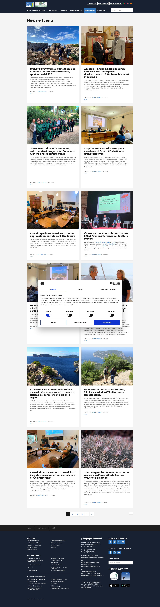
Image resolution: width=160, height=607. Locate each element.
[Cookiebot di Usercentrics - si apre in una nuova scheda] (111, 283)
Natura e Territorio (38, 10)
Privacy (34, 599)
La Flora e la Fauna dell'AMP (37, 583)
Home (29, 10)
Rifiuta (53, 322)
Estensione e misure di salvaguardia (35, 561)
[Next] (131, 513)
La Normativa (32, 581)
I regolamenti (55, 562)
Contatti (53, 547)
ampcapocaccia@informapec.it (92, 575)
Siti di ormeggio (56, 586)
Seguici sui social (115, 3)
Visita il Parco (32, 549)
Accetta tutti (107, 322)
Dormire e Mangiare (34, 545)
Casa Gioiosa (52, 10)
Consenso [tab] (52, 289)
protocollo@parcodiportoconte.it (92, 557)
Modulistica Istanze (34, 558)
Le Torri (30, 567)
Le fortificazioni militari (58, 570)
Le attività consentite (58, 581)
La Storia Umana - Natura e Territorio (59, 567)
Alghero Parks (36, 4)
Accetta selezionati (80, 322)
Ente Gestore (101, 10)
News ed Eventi (90, 10)
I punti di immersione (35, 586)
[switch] (69, 315)
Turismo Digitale (109, 244)
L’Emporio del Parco (34, 542)
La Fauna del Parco (34, 564)
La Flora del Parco (56, 564)
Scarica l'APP (92, 3)
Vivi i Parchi (63, 10)
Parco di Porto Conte (102, 242)
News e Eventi (55, 545)
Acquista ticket (103, 3)
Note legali (40, 599)
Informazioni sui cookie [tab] (107, 289)
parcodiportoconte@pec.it (90, 566)
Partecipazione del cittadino (60, 588)
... (91, 514)
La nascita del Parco (57, 558)
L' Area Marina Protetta (58, 540)
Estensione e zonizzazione (59, 579)
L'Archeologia (32, 570)
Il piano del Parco (56, 560)
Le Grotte (54, 583)
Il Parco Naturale (33, 540)
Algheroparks (42, 91)
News (31, 93)
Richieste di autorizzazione (36, 579)
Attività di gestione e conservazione (34, 589)
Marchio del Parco (76, 10)
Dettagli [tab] (80, 289)
